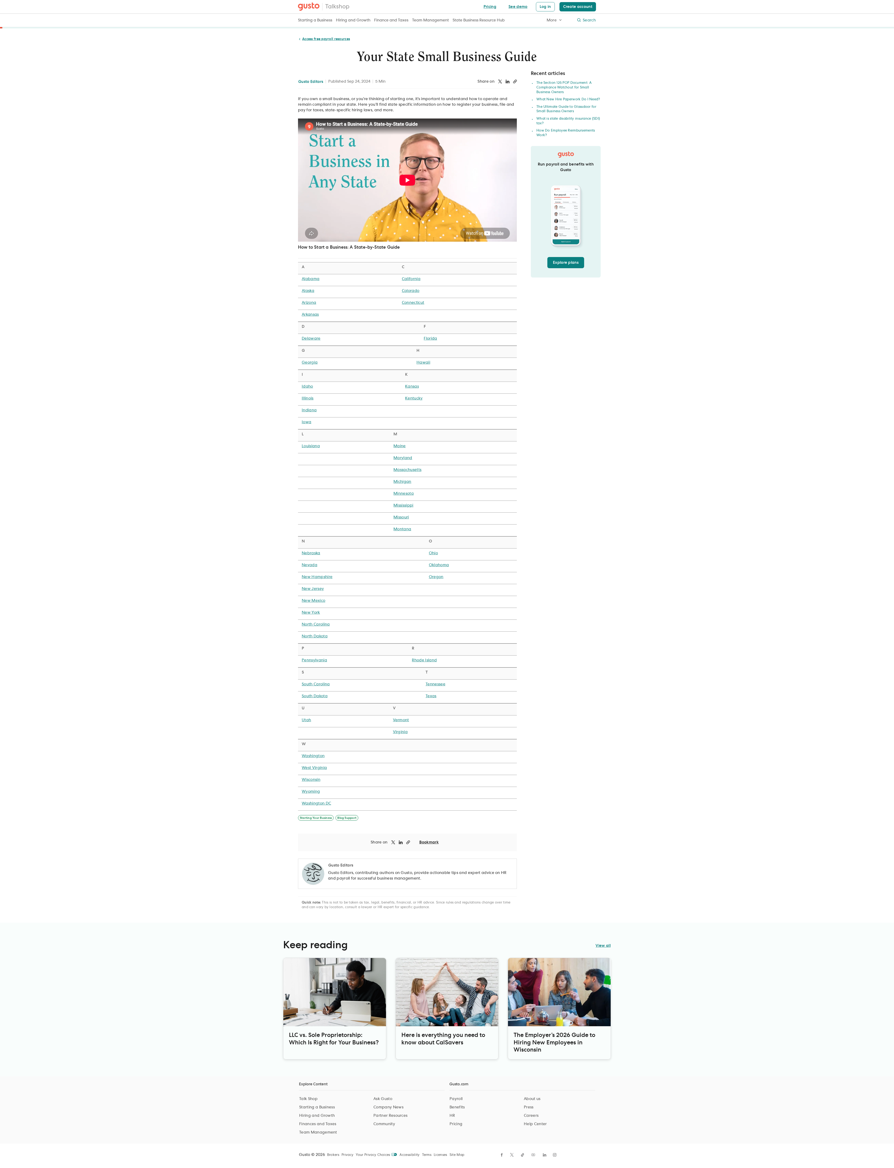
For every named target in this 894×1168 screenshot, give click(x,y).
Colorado (411, 291)
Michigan (402, 482)
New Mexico (313, 601)
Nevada (309, 565)
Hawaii (423, 362)
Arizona (309, 303)
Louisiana (311, 446)
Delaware (311, 338)
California (411, 279)
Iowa (306, 422)
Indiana (309, 410)
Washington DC (316, 803)
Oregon (436, 577)
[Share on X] (500, 81)
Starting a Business (315, 20)
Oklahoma (439, 565)
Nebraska (311, 553)
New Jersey (313, 589)
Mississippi (403, 505)
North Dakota (315, 636)
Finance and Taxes (391, 20)
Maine (399, 446)
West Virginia (314, 768)
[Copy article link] (515, 81)
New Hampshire (317, 577)
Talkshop (337, 7)
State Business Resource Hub (479, 20)
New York (311, 612)
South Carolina (316, 684)
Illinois (308, 398)
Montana (402, 529)
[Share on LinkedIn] (507, 81)
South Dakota (315, 696)
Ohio (433, 553)
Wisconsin (311, 780)
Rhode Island (424, 660)
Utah (306, 720)
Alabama (310, 279)
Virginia (400, 732)
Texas (431, 696)
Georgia (310, 362)
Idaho (307, 386)
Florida (430, 338)
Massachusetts (407, 470)
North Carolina (316, 624)
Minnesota (403, 493)
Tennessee (435, 684)
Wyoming (311, 791)
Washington (313, 756)
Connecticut (413, 303)
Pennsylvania (314, 660)
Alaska (308, 291)
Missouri (401, 517)
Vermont (401, 720)
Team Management (430, 20)
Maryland (402, 458)
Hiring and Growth (353, 20)
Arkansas (310, 314)
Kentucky (414, 398)
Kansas (412, 386)
